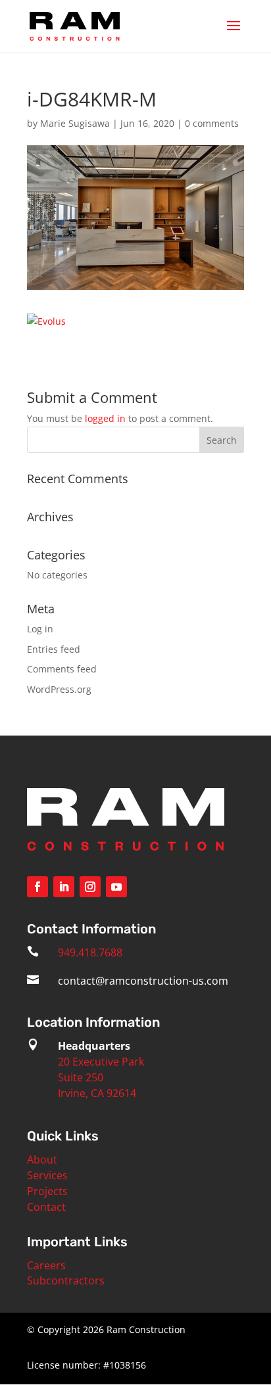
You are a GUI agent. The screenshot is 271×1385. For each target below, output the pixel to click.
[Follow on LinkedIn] (63, 886)
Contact (46, 1207)
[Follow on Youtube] (116, 886)
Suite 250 (80, 1077)
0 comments (212, 123)
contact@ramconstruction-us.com (143, 981)
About (42, 1159)
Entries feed (53, 649)
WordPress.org (59, 689)
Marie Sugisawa (75, 123)
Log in (40, 628)
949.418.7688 (90, 952)
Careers (46, 1265)
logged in (105, 418)
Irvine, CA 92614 (97, 1093)
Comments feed (62, 669)
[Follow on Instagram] (90, 886)
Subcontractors (66, 1280)
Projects (47, 1191)
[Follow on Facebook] (37, 886)
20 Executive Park (101, 1061)
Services (47, 1175)
